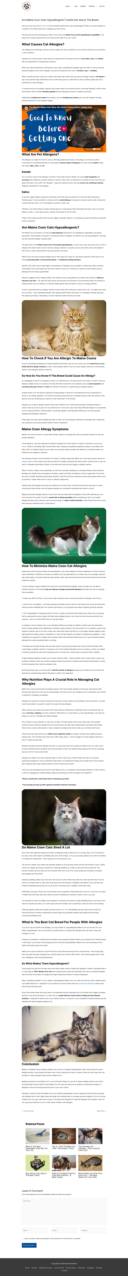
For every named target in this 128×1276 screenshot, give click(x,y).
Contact (34, 1268)
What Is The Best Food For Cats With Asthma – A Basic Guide (63, 1175)
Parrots (102, 6)
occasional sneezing (85, 983)
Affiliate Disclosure (45, 1268)
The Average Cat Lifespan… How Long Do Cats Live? (89, 1148)
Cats (75, 6)
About (27, 1268)
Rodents (92, 6)
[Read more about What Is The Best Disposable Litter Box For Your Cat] (38, 1136)
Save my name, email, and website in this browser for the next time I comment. (52, 1238)
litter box (64, 910)
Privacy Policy (71, 1268)
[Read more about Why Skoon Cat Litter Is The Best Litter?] (38, 1163)
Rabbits (83, 6)
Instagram (90, 1268)
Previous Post (28, 1111)
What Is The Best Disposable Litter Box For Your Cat (37, 1148)
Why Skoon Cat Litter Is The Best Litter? (36, 1174)
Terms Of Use (59, 1268)
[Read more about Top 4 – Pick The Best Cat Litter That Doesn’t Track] (64, 1136)
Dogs (67, 6)
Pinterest (99, 1268)
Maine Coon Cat (43, 26)
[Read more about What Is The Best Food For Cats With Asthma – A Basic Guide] (64, 1163)
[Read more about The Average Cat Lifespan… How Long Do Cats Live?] (90, 1136)
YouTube (64, 1271)
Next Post (101, 1111)
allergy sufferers (27, 461)
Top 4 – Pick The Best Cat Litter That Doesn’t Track (63, 1147)
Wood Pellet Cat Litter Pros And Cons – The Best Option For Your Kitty (90, 1175)
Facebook (81, 1268)
